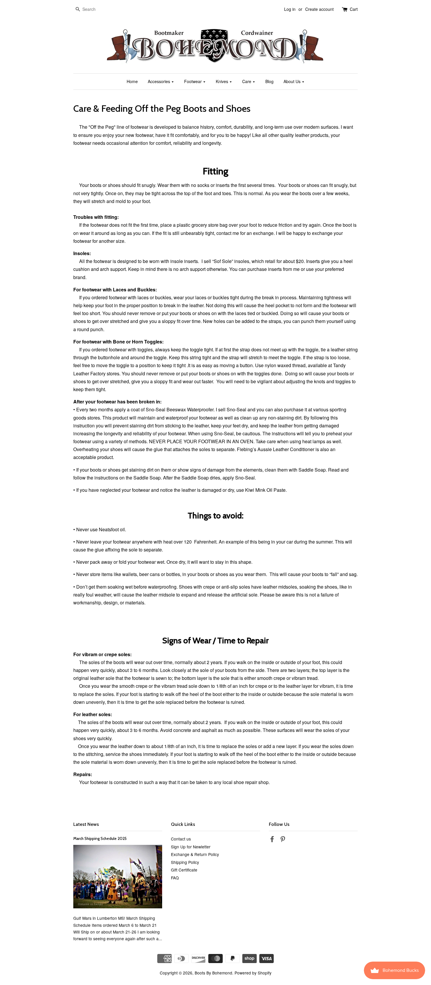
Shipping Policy (185, 862)
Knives (222, 81)
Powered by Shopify (253, 973)
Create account (319, 9)
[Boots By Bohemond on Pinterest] (282, 840)
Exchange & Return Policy (195, 854)
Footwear (193, 81)
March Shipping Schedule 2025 (100, 838)
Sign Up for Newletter (191, 847)
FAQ (175, 878)
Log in (290, 9)
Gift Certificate (184, 870)
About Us (293, 81)
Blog (269, 81)
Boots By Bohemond (213, 973)
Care (247, 81)
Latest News (86, 824)
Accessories (159, 81)
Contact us (181, 839)
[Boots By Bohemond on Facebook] (272, 840)
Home (132, 81)
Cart (354, 9)
